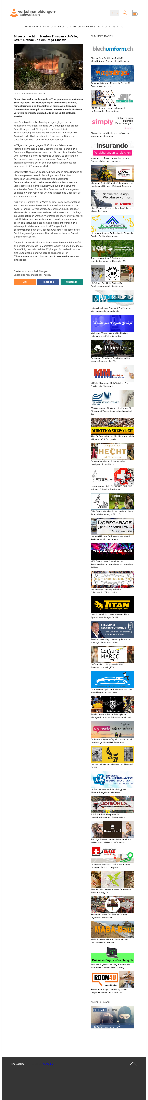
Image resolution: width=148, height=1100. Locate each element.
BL (41, 27)
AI (30, 27)
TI (102, 27)
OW (79, 27)
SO (91, 27)
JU (63, 27)
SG (83, 27)
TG (99, 27)
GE (52, 27)
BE (37, 27)
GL (55, 27)
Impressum (17, 1063)
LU (67, 27)
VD (110, 27)
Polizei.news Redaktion (35, 94)
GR (59, 27)
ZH (118, 27)
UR (106, 27)
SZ (95, 27)
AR (33, 27)
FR (48, 27)
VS (114, 27)
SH (87, 27)
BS (44, 27)
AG (26, 27)
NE (71, 27)
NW (74, 27)
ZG (122, 27)
